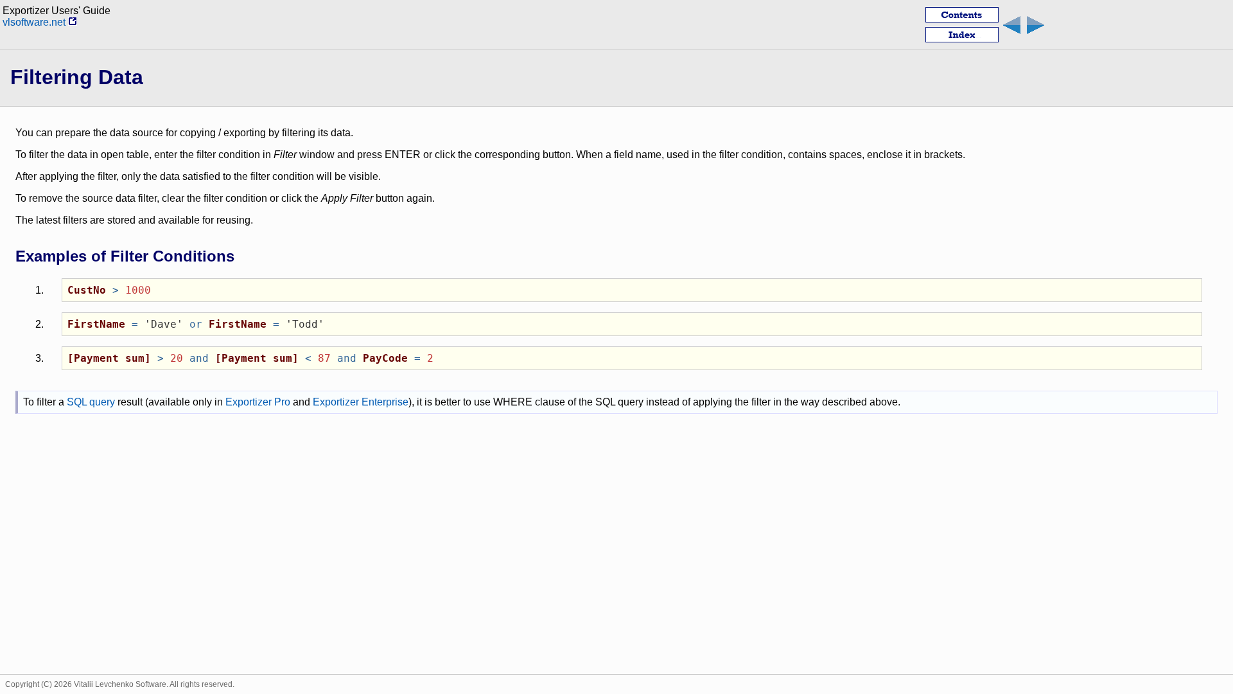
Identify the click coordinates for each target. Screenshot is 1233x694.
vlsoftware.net (35, 22)
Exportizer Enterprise (360, 401)
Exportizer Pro (257, 401)
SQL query (91, 401)
